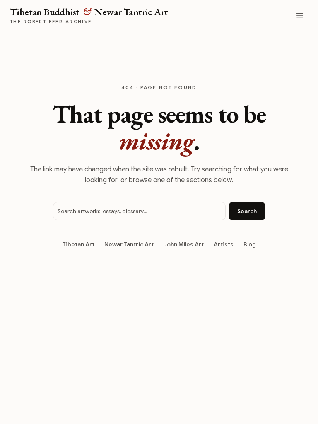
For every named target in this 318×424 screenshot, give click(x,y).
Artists (224, 244)
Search (247, 211)
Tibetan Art (78, 244)
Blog (249, 244)
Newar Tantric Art (129, 244)
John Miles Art (184, 244)
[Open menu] (300, 15)
